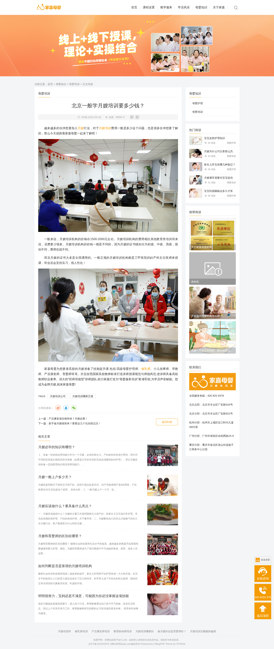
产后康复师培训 (101, 631)
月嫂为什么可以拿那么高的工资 (222, 151)
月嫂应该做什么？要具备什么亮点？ (65, 506)
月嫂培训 (105, 128)
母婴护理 (197, 103)
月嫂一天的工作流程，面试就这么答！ (212, 350)
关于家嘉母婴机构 (201, 247)
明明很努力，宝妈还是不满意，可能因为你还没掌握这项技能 (83, 596)
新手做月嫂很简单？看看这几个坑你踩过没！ (75, 423)
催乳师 (146, 368)
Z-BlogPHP (158, 644)
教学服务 (166, 7)
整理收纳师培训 (123, 631)
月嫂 (81, 128)
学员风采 (184, 7)
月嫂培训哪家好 (145, 631)
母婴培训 (74, 84)
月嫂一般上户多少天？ (55, 477)
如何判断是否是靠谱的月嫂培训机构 (65, 566)
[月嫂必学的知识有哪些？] (162, 455)
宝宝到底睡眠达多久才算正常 (221, 190)
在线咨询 (263, 578)
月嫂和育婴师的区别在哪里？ (60, 536)
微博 (58, 408)
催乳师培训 (81, 631)
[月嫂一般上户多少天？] (162, 485)
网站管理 (115, 644)
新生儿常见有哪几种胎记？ (219, 164)
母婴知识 (201, 7)
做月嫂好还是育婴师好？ (172, 631)
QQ (66, 408)
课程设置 (149, 7)
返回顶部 (263, 615)
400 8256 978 (263, 597)
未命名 (195, 281)
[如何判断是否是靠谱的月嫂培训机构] (162, 574)
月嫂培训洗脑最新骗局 (203, 631)
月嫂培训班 (64, 631)
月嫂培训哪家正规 (82, 396)
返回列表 (167, 421)
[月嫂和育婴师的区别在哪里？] (162, 544)
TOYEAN (180, 644)
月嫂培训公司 (58, 396)
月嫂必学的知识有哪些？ (56, 447)
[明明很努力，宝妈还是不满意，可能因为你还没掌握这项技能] (162, 604)
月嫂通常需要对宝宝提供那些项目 (223, 177)
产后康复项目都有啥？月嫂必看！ (68, 418)
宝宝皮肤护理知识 (214, 138)
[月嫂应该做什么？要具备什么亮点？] (162, 514)
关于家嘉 (219, 7)
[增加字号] (132, 117)
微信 (74, 408)
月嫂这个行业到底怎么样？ (206, 316)
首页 (134, 7)
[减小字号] (137, 117)
